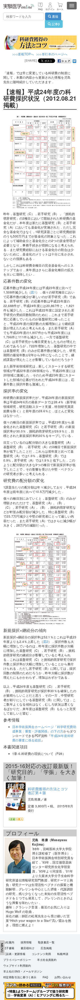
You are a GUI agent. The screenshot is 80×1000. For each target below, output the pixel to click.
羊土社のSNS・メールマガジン (22, 971)
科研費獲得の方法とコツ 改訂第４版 (50, 790)
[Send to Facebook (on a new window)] (64, 60)
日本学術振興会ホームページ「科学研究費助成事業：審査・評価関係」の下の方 (44, 728)
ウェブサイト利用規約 (17, 965)
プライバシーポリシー (17, 959)
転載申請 (62, 954)
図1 (33, 292)
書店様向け (27, 948)
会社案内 (8, 942)
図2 (45, 641)
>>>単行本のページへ (51, 54)
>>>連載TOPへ (23, 54)
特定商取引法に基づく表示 (19, 977)
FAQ (45, 977)
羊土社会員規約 (46, 959)
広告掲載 (46, 948)
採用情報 (26, 942)
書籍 (54, 16)
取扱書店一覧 (46, 942)
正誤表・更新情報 (14, 954)
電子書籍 (8, 948)
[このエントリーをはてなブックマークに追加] (74, 60)
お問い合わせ (62, 977)
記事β (55, 24)
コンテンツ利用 (41, 954)
